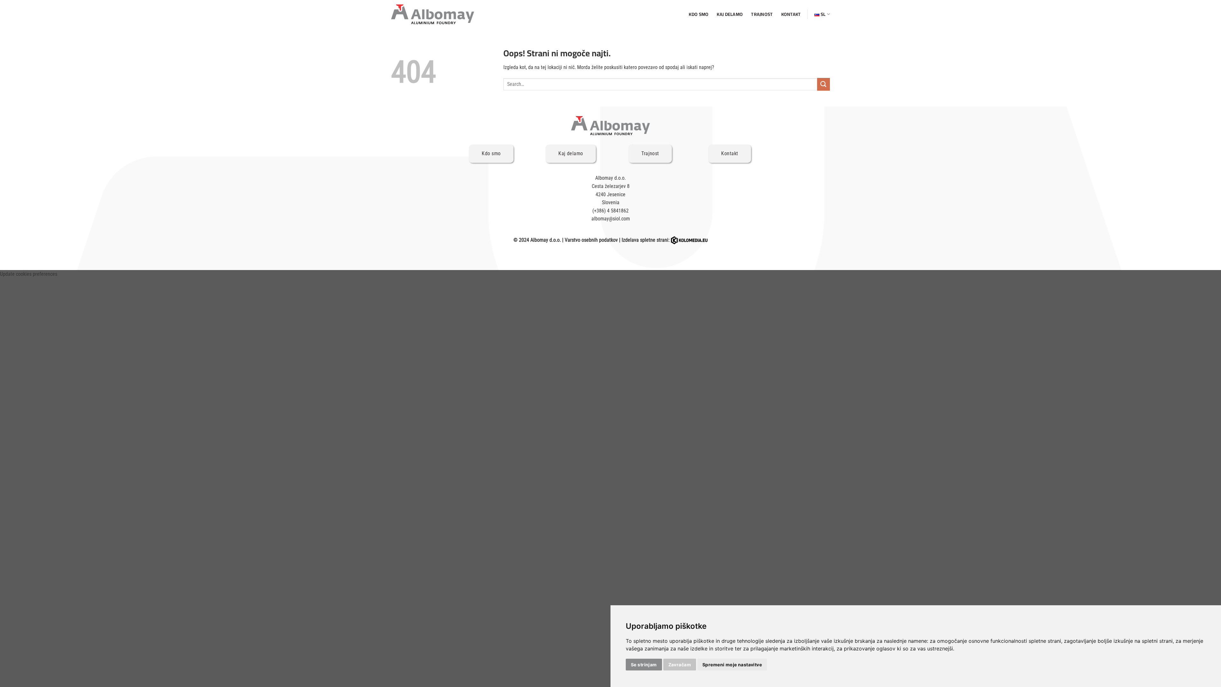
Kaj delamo (730, 14)
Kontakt (791, 14)
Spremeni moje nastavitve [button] (732, 664)
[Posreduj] (823, 84)
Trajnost (762, 14)
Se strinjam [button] (644, 664)
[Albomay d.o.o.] (432, 14)
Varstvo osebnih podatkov (591, 240)
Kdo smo (698, 14)
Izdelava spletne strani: (646, 240)
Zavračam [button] (679, 664)
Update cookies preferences (28, 274)
